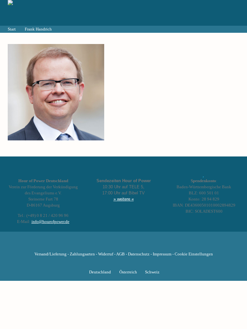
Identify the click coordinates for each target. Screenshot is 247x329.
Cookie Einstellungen (194, 254)
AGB (120, 254)
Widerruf (105, 254)
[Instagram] (123, 244)
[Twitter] (101, 244)
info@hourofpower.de (50, 221)
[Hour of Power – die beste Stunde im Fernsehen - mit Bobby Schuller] (43, 13)
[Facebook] (91, 244)
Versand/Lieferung (50, 254)
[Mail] (156, 244)
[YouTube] (112, 244)
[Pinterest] (134, 244)
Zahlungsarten (82, 254)
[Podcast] (145, 244)
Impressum (162, 254)
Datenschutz (139, 254)
